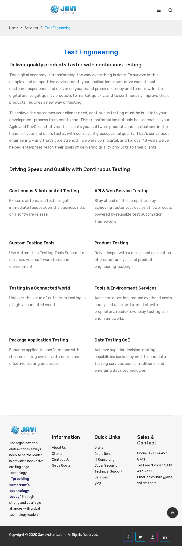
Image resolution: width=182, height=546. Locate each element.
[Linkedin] (165, 537)
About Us (59, 448)
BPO (98, 484)
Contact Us (60, 460)
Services (31, 28)
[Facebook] (128, 537)
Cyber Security (106, 466)
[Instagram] (153, 537)
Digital (99, 448)
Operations (103, 454)
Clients (57, 454)
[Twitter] (140, 537)
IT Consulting (104, 460)
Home (13, 28)
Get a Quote (61, 466)
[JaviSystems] (62, 10)
